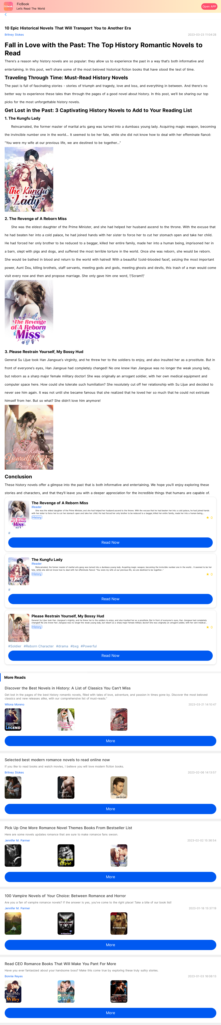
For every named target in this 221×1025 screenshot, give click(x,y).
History (37, 517)
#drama (61, 646)
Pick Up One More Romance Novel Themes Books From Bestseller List (68, 828)
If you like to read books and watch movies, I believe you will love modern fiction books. (64, 766)
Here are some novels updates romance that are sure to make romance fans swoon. (61, 834)
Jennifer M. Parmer (17, 840)
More (110, 741)
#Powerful (88, 646)
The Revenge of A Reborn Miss (38, 218)
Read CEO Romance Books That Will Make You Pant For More (60, 964)
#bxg (73, 646)
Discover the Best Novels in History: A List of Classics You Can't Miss (68, 688)
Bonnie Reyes (14, 976)
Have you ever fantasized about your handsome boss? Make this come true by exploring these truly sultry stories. (81, 970)
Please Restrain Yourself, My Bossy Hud (46, 351)
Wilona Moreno (14, 704)
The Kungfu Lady (24, 118)
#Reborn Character (38, 646)
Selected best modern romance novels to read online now (57, 760)
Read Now (110, 542)
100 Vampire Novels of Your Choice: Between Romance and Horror (65, 896)
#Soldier (14, 646)
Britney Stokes (14, 34)
